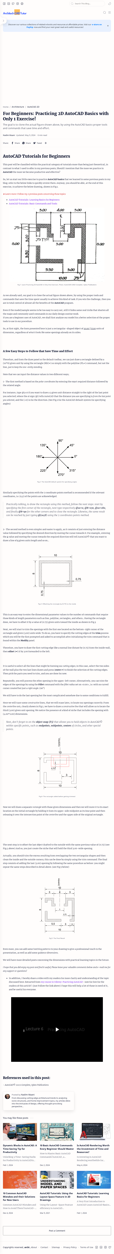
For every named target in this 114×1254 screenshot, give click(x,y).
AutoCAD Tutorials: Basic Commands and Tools (33, 203)
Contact (44, 1247)
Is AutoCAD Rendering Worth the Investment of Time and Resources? (93, 1149)
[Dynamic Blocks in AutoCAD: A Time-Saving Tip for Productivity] (20, 1132)
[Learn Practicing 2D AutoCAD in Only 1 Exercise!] (57, 245)
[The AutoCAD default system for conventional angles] (57, 457)
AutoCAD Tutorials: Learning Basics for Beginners (34, 199)
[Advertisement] (57, 67)
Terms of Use (86, 1247)
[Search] (104, 12)
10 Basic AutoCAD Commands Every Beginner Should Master (57, 1147)
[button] (4, 3)
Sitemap (56, 1247)
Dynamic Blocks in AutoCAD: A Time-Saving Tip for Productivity (20, 1149)
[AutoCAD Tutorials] (57, 905)
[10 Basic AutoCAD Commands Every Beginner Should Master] (57, 1132)
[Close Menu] (108, 25)
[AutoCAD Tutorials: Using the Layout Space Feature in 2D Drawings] (57, 1180)
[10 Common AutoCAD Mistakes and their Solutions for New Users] (20, 1180)
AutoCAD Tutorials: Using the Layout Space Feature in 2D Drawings (56, 1197)
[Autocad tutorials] (57, 575)
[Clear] (102, 3)
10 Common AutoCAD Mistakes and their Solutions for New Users (19, 1197)
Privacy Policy (70, 1247)
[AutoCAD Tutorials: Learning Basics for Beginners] (94, 1180)
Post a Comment (57, 1230)
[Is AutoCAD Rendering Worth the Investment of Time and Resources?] (94, 1132)
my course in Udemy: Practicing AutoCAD (62, 982)
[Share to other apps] (46, 143)
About (34, 1247)
